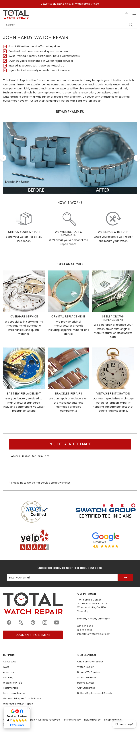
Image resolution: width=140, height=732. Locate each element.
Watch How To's (12, 682)
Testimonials (10, 688)
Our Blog (8, 677)
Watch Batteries (86, 677)
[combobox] (70, 24)
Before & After (85, 682)
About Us (8, 672)
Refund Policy (92, 719)
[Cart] (126, 14)
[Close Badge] (29, 708)
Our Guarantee (86, 688)
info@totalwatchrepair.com (94, 634)
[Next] (137, 158)
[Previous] (3, 158)
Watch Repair (85, 667)
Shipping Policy (113, 719)
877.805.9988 (85, 626)
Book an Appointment (32, 635)
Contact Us (9, 661)
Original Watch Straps (90, 661)
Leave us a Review (14, 693)
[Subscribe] (125, 577)
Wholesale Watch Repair (18, 703)
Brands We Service (88, 672)
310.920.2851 (84, 630)
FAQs (6, 667)
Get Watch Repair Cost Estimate (22, 698)
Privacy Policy (72, 719)
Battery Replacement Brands (94, 693)
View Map (83, 611)
